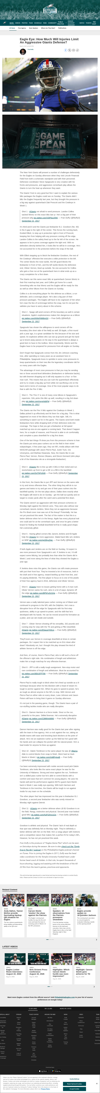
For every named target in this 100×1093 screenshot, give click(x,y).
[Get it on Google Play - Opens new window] (56, 1063)
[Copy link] (77, 50)
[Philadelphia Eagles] (50, 1071)
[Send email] (73, 51)
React (80, 1023)
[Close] (97, 1084)
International (50, 1012)
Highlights (80, 1008)
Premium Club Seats (34, 1039)
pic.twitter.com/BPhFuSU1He (39, 583)
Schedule (34, 1051)
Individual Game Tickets (34, 1028)
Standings (97, 1031)
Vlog (80, 1020)
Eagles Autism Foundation (50, 1031)
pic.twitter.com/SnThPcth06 (34, 470)
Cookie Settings (74, 1079)
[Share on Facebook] (65, 51)
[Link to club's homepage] (4, 22)
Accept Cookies (74, 1089)
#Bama (73, 741)
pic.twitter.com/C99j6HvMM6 (34, 709)
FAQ (3, 1031)
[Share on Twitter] (69, 51)
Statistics (97, 1028)
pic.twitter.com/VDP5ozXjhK (34, 214)
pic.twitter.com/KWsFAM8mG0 (35, 315)
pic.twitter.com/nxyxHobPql (38, 398)
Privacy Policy (36, 1089)
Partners (97, 1025)
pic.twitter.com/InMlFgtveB (42, 747)
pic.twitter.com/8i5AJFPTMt (34, 664)
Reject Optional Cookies (74, 1084)
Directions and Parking (19, 1020)
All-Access (80, 1017)
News (65, 1005)
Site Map (50, 1008)
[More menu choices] (66, 23)
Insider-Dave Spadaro (65, 1020)
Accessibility (3, 1008)
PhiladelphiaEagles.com (65, 988)
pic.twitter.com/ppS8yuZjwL (41, 533)
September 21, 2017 (31, 537)
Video (80, 1005)
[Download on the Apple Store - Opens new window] (43, 1062)
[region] (50, 1084)
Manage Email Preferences (3, 1023)
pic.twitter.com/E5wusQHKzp (41, 620)
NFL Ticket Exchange (34, 1046)
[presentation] (97, 931)
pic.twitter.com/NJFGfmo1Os (43, 805)
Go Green (3, 1034)
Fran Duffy (30, 49)
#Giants (32, 208)
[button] (50, 141)
